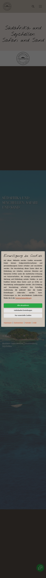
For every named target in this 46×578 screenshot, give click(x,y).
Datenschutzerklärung (23, 298)
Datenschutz (18, 323)
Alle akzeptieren (23, 305)
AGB (34, 323)
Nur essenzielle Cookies (23, 315)
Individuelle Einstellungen (23, 310)
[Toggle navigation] (40, 6)
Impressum (8, 323)
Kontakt (28, 323)
